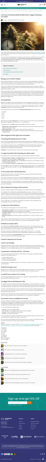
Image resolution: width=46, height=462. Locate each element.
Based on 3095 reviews (24, 1)
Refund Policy (33, 426)
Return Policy (33, 425)
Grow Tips (3, 332)
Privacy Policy (33, 459)
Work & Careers (22, 423)
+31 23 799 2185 (4, 426)
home (2, 11)
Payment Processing (35, 423)
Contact (32, 428)
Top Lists (3, 334)
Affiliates (20, 428)
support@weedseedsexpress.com (7, 427)
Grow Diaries (4, 331)
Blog (6, 11)
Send (29, 402)
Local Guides (3, 336)
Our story (21, 421)
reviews (20, 426)
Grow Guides (4, 330)
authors (20, 425)
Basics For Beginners (5, 338)
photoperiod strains (38, 52)
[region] (23, 8)
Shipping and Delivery (35, 421)
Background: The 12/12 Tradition (10, 68)
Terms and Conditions (40, 459)
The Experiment (6, 70)
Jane (5, 20)
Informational (4, 335)
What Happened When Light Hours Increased (13, 72)
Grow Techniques (5, 339)
